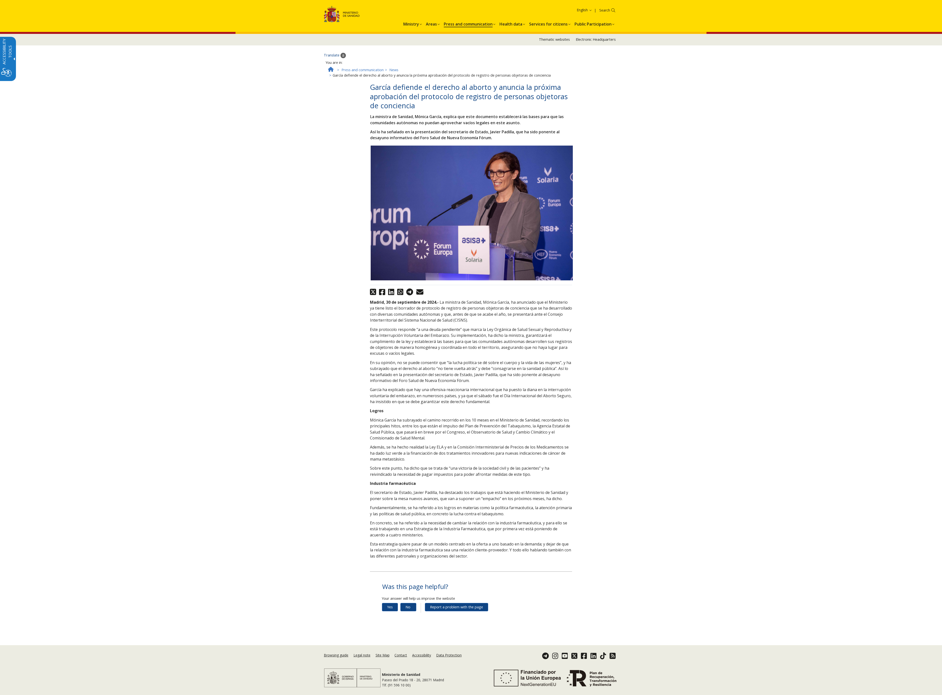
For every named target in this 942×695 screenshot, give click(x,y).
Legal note (361, 655)
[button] (575, 10)
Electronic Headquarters (596, 39)
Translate (332, 55)
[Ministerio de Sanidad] (342, 15)
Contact (400, 655)
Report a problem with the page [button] (456, 607)
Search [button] (604, 10)
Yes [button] (390, 607)
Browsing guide (336, 655)
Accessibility (421, 655)
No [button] (408, 607)
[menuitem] (411, 23)
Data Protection (449, 655)
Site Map (383, 655)
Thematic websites (554, 39)
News (393, 70)
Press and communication (362, 70)
